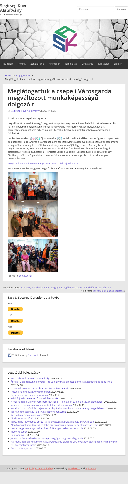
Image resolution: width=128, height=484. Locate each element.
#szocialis (59, 163)
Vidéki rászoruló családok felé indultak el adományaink (41, 405)
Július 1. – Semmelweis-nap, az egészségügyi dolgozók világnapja (47, 438)
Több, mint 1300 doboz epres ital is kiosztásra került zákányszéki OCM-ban (52, 421)
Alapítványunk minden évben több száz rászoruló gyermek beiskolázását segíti (54, 425)
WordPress (74, 468)
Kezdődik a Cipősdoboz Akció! (27, 415)
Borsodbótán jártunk (22, 448)
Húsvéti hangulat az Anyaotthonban (31, 391)
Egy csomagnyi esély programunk (29, 395)
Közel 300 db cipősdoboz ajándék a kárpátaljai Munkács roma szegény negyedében (57, 408)
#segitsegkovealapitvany (21, 163)
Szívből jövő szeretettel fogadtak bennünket (35, 398)
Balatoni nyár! (18, 435)
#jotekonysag (72, 163)
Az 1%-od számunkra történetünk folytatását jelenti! (39, 388)
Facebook (33, 355)
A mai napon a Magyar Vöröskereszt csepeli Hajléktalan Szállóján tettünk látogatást (57, 401)
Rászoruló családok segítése (108, 290)
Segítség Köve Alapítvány (13, 8)
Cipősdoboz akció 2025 (23, 418)
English (118, 63)
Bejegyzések (25, 275)
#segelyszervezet (44, 163)
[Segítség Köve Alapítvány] (64, 38)
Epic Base (91, 468)
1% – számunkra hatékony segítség (30, 378)
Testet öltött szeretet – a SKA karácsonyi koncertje (38, 411)
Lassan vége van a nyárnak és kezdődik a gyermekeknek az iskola (47, 428)
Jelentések (54, 63)
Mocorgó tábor (19, 431)
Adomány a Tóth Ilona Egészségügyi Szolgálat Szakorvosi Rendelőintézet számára (65, 287)
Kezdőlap (7, 63)
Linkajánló (87, 63)
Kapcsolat (103, 63)
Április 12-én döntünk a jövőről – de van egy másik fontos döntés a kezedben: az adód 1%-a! (62, 381)
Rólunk (22, 63)
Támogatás (71, 63)
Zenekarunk (37, 63)
